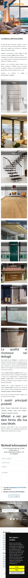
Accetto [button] (17, 567)
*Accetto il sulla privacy (14, 488)
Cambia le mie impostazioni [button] (17, 572)
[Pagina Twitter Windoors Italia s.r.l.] (14, 519)
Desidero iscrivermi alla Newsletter (13, 491)
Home (4, 535)
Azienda (5, 537)
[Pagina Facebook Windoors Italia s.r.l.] (11, 519)
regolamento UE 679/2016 (18, 487)
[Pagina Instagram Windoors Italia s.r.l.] (17, 519)
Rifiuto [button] (16, 569)
